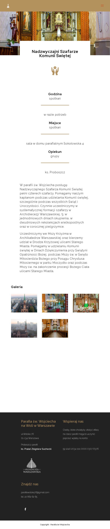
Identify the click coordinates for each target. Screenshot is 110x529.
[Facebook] (25, 508)
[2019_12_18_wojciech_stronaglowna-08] (86, 311)
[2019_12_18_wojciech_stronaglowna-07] (55, 336)
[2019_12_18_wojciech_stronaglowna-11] (24, 311)
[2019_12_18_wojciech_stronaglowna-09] (24, 336)
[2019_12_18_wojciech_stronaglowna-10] (55, 311)
